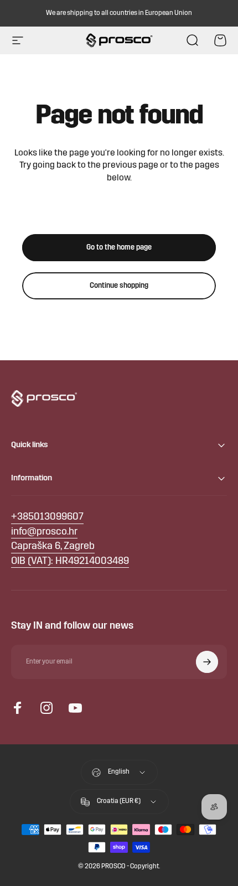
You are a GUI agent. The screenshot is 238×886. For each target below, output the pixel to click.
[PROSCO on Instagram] (46, 707)
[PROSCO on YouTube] (75, 707)
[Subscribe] (207, 662)
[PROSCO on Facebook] (17, 707)
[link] (53, 547)
